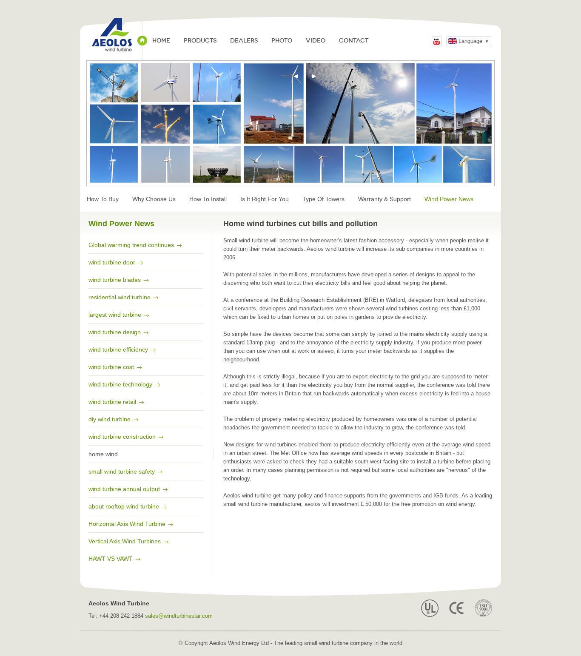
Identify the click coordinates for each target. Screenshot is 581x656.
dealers (244, 40)
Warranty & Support (384, 199)
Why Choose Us (154, 199)
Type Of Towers (323, 199)
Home (161, 40)
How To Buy (103, 199)
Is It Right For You (264, 199)
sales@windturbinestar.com (179, 616)
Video (315, 40)
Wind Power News (448, 199)
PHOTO (281, 40)
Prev (296, 76)
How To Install (208, 199)
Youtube (437, 41)
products (200, 40)
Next (314, 76)
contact (353, 40)
